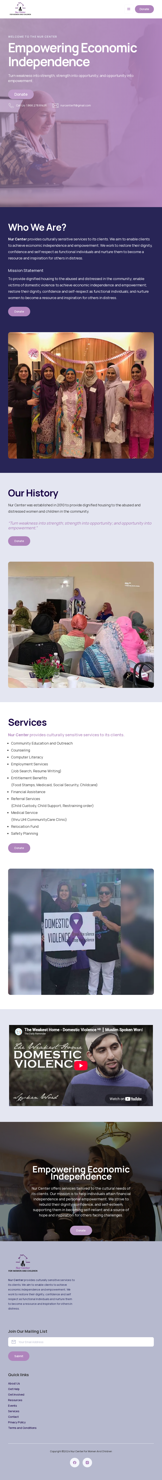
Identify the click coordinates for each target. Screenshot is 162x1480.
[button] (128, 9)
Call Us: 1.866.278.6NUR (31, 105)
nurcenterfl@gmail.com (75, 105)
